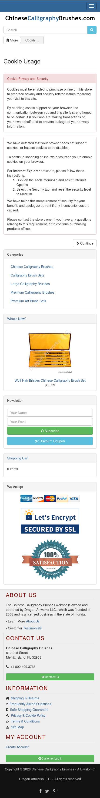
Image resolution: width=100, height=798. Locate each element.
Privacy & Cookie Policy (28, 715)
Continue (86, 243)
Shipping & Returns (25, 698)
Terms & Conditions (25, 721)
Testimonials (32, 628)
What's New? (17, 318)
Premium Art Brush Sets (28, 300)
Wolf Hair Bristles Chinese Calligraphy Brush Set (50, 380)
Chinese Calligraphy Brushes (32, 266)
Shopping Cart (17, 458)
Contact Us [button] (51, 677)
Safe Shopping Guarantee (29, 709)
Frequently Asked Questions (30, 703)
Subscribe (51, 430)
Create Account (17, 747)
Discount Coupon (52, 441)
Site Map (17, 727)
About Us (33, 621)
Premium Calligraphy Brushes (32, 292)
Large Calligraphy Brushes (30, 283)
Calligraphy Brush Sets (27, 275)
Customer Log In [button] (51, 758)
